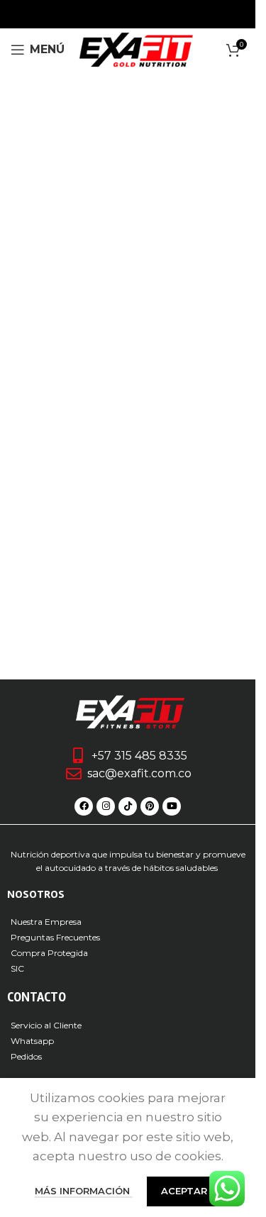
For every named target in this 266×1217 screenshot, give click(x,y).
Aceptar (184, 1190)
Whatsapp (32, 1040)
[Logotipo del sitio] (136, 48)
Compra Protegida (49, 953)
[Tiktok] (127, 806)
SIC (17, 968)
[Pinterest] (149, 806)
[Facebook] (83, 806)
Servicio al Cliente (46, 1025)
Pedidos (26, 1056)
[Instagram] (105, 806)
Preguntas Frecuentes (55, 937)
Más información (84, 1190)
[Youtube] (171, 806)
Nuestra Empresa (46, 921)
